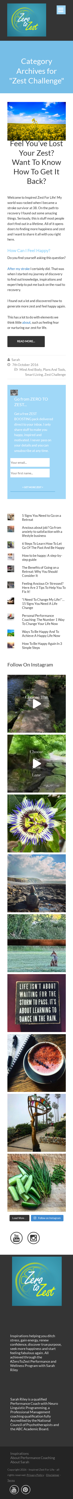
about (26, 322)
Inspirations (19, 1453)
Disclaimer (52, 1475)
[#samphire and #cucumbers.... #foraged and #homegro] (36, 1183)
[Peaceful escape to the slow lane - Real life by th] (36, 704)
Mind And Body (30, 370)
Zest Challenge (55, 375)
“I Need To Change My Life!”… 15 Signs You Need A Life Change (43, 604)
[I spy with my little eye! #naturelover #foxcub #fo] (36, 943)
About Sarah (19, 1462)
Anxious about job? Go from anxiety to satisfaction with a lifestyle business (42, 531)
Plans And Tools (54, 370)
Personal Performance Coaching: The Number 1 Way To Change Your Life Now (43, 620)
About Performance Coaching (32, 1458)
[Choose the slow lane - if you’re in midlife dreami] (36, 764)
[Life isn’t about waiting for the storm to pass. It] (36, 1003)
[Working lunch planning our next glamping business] (36, 1063)
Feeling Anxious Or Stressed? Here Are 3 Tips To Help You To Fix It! (44, 587)
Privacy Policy (35, 1475)
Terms (11, 1480)
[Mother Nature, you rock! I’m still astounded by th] (36, 823)
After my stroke (18, 269)
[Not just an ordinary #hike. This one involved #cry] (36, 883)
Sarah (15, 360)
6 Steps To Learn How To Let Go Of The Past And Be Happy (43, 546)
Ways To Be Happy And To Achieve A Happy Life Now (41, 634)
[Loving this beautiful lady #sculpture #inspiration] (36, 1123)
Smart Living (34, 375)
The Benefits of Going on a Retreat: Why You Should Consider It (40, 571)
